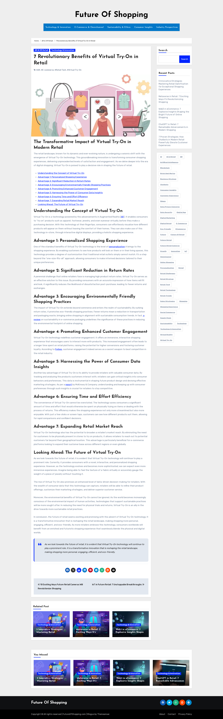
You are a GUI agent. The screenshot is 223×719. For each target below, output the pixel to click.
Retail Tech (165, 285)
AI (161, 157)
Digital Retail (166, 223)
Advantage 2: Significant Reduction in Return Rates (64, 181)
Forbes (58, 349)
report (68, 384)
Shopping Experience (169, 307)
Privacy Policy (185, 714)
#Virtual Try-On (74, 70)
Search (163, 50)
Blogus (90, 714)
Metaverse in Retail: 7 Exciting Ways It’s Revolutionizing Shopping (90, 632)
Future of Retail (177, 234)
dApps (163, 201)
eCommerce (181, 229)
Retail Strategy (167, 279)
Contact (172, 714)
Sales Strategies (167, 301)
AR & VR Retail (41, 50)
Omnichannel (165, 257)
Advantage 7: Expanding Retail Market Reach (61, 200)
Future (163, 234)
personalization (117, 246)
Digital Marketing (167, 218)
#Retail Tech (60, 70)
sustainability (166, 323)
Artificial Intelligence (169, 162)
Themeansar (103, 714)
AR (122, 216)
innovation (175, 251)
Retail (181, 268)
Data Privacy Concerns (170, 207)
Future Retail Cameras (170, 246)
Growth (163, 251)
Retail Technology (168, 290)
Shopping (183, 301)
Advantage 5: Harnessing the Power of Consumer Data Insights (70, 192)
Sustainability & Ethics (118, 27)
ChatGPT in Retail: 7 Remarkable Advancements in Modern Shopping (173, 127)
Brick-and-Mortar (167, 173)
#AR (38, 70)
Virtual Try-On (166, 340)
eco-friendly (165, 229)
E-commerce (181, 223)
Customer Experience (169, 196)
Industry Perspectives (167, 27)
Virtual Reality (166, 335)
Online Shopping (167, 262)
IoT (186, 251)
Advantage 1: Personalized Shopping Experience (62, 177)
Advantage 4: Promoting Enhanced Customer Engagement (68, 188)
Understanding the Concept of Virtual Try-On (61, 173)
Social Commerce (167, 312)
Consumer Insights (143, 27)
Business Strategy (168, 179)
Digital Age (181, 212)
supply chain (165, 318)
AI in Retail (171, 157)
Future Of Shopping (111, 15)
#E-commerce (47, 70)
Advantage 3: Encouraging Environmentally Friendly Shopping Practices (74, 185)
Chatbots (164, 184)
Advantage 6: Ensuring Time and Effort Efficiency (63, 196)
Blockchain (165, 168)
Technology (182, 323)
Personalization (167, 268)
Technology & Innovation (58, 27)
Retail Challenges (167, 273)
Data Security (166, 212)
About (162, 714)
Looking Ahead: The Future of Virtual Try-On (60, 204)
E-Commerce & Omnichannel (89, 27)
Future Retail (166, 240)
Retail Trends (166, 296)
